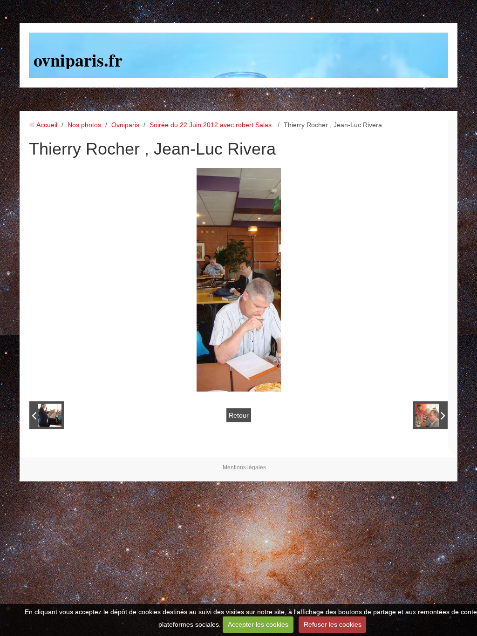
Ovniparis (125, 125)
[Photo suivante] (430, 415)
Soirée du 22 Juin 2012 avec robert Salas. (211, 125)
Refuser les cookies (332, 624)
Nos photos (84, 125)
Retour (239, 415)
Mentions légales (244, 467)
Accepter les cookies (258, 624)
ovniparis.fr (78, 60)
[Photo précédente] (46, 415)
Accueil (46, 125)
